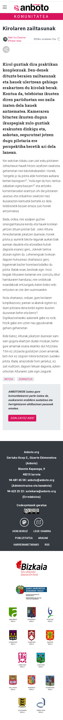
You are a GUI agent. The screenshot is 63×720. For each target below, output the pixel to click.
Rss (47, 544)
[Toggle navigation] (5, 7)
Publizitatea (24, 538)
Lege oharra (42, 531)
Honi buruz (20, 531)
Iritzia (8, 379)
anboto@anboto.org (41, 480)
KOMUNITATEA (31, 16)
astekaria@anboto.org (41, 491)
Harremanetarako (26, 544)
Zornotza (25, 379)
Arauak (43, 538)
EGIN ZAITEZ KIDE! (22, 418)
